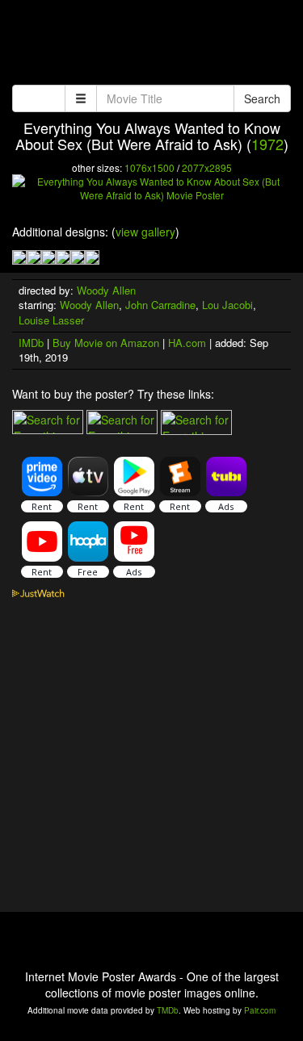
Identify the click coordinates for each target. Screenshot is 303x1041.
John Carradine (160, 304)
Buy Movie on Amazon (106, 342)
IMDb (31, 342)
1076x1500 (149, 167)
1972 (267, 143)
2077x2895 (207, 167)
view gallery (145, 232)
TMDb (168, 1010)
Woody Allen (106, 290)
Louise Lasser (51, 320)
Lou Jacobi (227, 304)
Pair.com (260, 1010)
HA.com (187, 342)
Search (262, 98)
